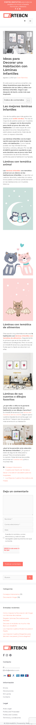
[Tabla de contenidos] (28, 100)
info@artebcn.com (12, 670)
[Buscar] (30, 577)
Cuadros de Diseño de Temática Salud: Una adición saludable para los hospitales (17, 472)
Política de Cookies (10, 715)
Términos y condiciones (12, 718)
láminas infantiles (13, 171)
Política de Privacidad (11, 712)
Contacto (6, 697)
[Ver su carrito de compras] (25, 21)
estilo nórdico (18, 119)
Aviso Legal (7, 709)
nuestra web (18, 459)
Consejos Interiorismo (13, 467)
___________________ (12, 667)
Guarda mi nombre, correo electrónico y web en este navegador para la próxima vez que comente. (18, 537)
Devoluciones (8, 691)
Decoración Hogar (10, 597)
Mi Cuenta (7, 694)
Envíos (5, 688)
